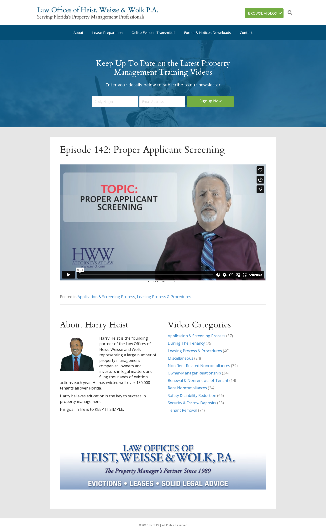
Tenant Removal (182, 410)
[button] (210, 101)
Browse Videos (262, 13)
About (78, 32)
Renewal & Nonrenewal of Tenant (198, 380)
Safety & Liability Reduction (192, 395)
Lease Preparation (107, 32)
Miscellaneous (180, 358)
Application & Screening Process (106, 296)
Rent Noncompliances (187, 387)
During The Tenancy (186, 343)
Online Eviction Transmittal (153, 32)
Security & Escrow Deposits (192, 403)
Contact (246, 32)
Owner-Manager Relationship (194, 373)
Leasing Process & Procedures (164, 296)
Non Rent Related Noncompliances (199, 365)
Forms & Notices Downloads (207, 32)
